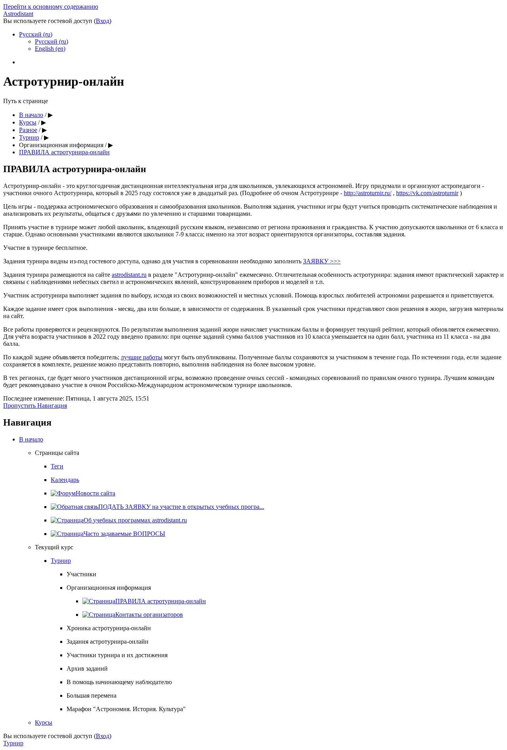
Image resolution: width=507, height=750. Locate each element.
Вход (102, 20)
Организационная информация (61, 145)
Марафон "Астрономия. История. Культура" (126, 709)
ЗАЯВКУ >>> (322, 261)
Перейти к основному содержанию (50, 6)
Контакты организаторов (149, 614)
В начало (31, 114)
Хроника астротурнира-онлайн (109, 628)
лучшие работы (141, 357)
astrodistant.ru (129, 274)
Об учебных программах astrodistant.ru (135, 520)
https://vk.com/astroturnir (427, 193)
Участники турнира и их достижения (117, 655)
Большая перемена (91, 695)
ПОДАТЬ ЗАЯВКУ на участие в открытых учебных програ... (181, 506)
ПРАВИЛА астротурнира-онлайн (64, 152)
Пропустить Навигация (35, 405)
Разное (28, 130)
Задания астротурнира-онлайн (108, 641)
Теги (57, 466)
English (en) (50, 48)
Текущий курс (54, 547)
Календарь (65, 479)
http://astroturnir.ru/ (367, 193)
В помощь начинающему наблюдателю (119, 682)
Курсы (27, 122)
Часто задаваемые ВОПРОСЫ (124, 533)
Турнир (29, 137)
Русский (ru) (35, 34)
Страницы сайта (57, 452)
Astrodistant (18, 13)
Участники (81, 574)
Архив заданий (87, 668)
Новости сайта (95, 493)
